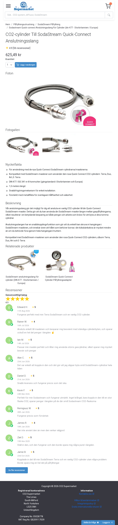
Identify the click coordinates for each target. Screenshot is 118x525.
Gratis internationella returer (86, 507)
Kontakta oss (85, 494)
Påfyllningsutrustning (24, 24)
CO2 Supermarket (68, 486)
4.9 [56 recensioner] (19, 48)
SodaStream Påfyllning (49, 24)
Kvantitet (10, 59)
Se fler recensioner (16, 470)
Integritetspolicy (86, 503)
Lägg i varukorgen (27, 65)
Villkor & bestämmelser (85, 500)
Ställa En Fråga (90, 522)
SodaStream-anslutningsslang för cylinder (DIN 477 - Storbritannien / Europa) (22, 280)
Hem (8, 24)
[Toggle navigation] (8, 6)
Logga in (107, 522)
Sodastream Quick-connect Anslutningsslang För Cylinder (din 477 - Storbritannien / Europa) (53, 27)
